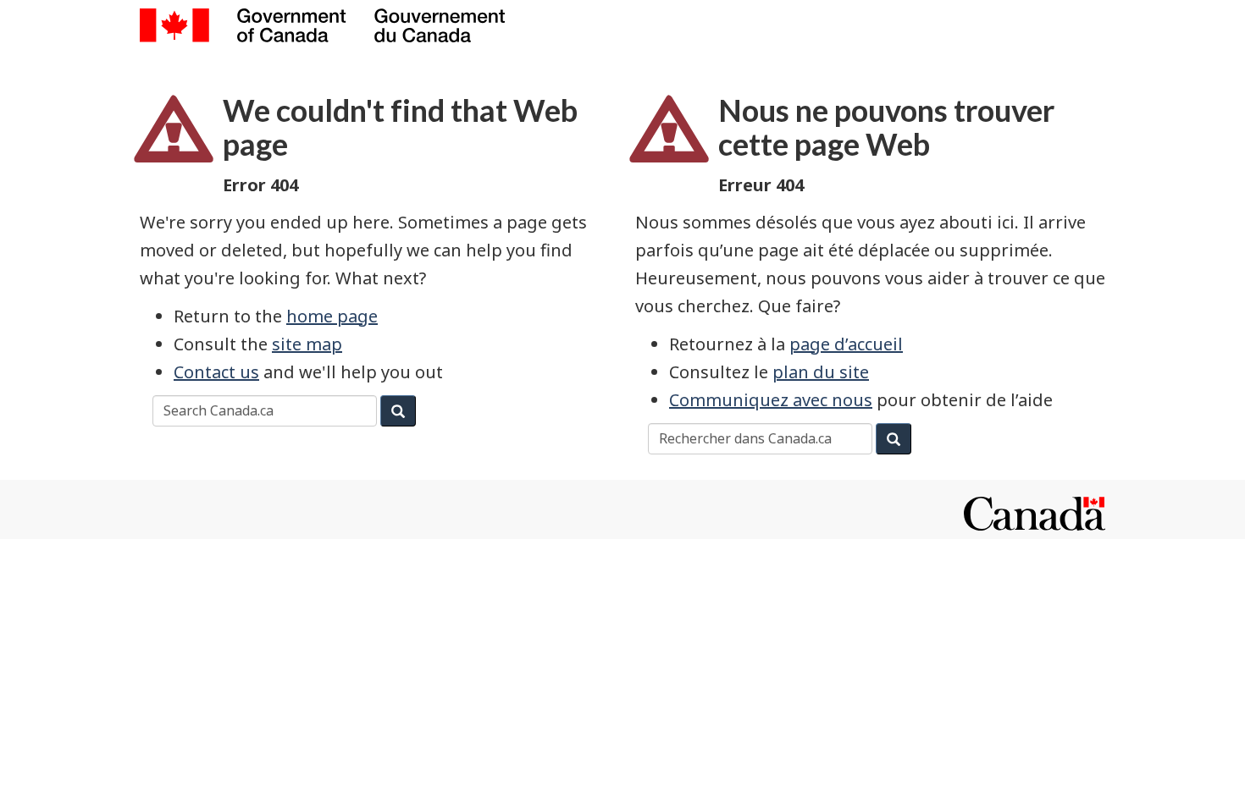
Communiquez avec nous (770, 399)
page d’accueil (846, 344)
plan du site (820, 371)
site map (307, 344)
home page (332, 316)
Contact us (216, 371)
